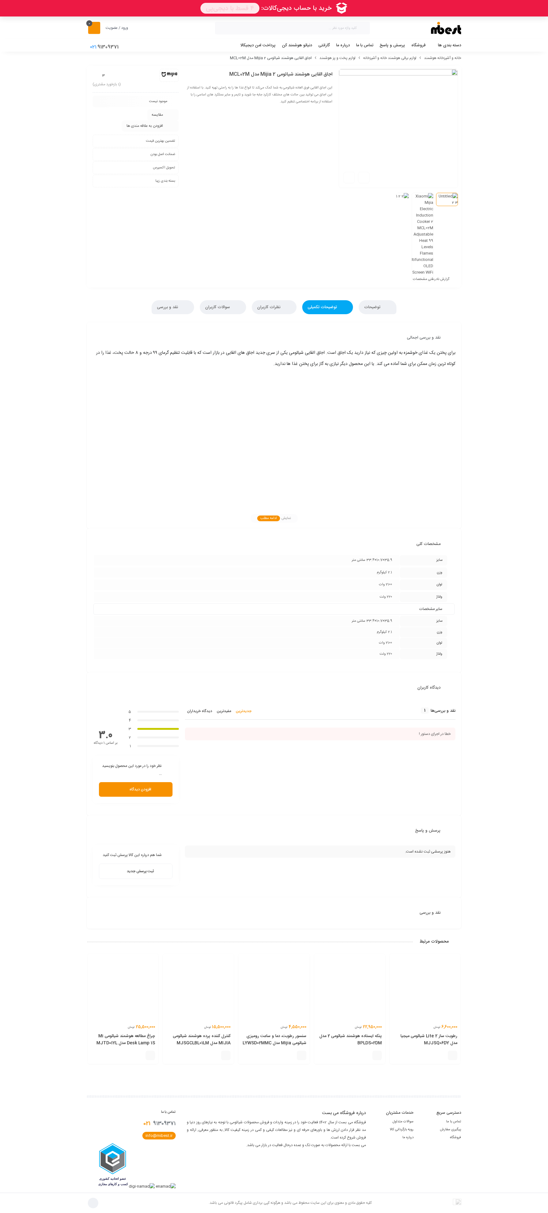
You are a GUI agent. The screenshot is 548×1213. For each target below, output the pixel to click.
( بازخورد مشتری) (107, 84)
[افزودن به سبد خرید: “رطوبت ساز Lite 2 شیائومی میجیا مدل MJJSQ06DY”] (452, 1055)
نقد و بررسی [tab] (168, 307)
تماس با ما (453, 1122)
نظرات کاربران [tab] (269, 307)
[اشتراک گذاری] (363, 177)
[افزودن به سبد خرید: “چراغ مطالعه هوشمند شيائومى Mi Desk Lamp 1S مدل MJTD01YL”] (150, 1055)
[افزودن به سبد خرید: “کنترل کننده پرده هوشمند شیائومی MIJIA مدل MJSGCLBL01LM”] (226, 1055)
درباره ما (408, 1137)
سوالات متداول (403, 1122)
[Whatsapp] (339, 1156)
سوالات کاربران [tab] (218, 307)
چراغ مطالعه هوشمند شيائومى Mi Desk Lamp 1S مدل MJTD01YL (125, 1040)
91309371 (159, 1123)
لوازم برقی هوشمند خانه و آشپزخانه (389, 58)
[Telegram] (350, 1156)
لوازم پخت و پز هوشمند (337, 58)
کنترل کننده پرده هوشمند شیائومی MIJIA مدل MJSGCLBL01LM (202, 1040)
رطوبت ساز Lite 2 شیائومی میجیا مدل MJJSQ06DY (429, 1040)
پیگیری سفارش (450, 1129)
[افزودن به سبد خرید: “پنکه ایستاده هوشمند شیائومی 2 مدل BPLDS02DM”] (377, 1055)
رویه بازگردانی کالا (402, 1129)
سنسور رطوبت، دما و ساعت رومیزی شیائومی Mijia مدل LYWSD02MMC (274, 1040)
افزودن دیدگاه (140, 789)
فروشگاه (455, 1137)
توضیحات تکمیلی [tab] (323, 307)
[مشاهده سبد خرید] (94, 27)
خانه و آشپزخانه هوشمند (442, 58)
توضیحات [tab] (373, 307)
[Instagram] (361, 1156)
